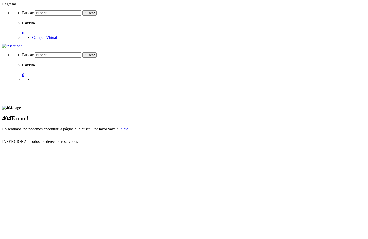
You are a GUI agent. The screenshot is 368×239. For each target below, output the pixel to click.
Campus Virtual (44, 38)
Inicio (123, 129)
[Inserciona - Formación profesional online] (12, 46)
